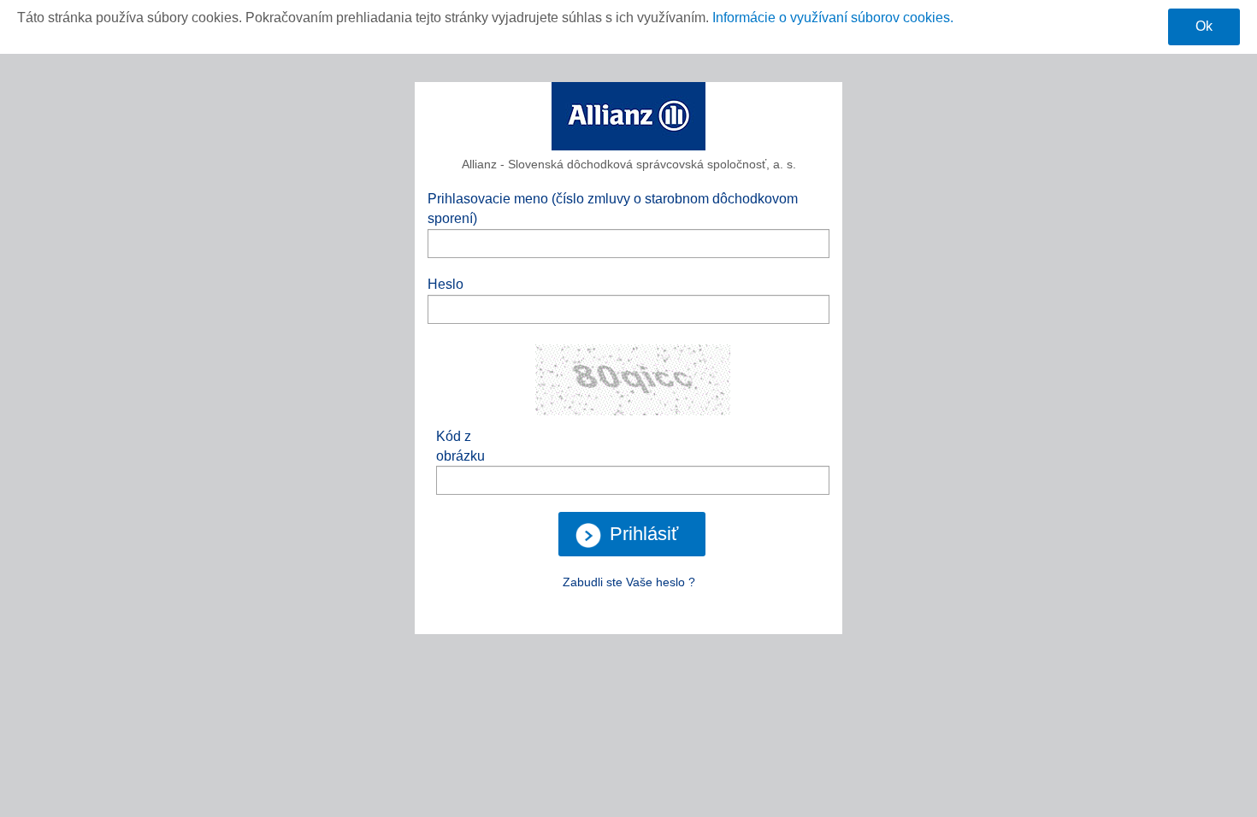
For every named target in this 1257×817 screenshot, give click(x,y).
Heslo (445, 284)
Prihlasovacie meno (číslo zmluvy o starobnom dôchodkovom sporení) (613, 208)
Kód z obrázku (460, 446)
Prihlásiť (644, 533)
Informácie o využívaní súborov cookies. (832, 17)
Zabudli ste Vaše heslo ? (629, 582)
